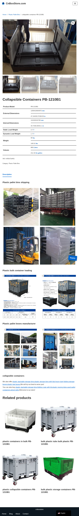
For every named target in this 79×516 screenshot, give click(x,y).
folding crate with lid (44, 387)
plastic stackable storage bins (23, 381)
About (18, 514)
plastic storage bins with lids (44, 381)
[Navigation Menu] (75, 3)
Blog (11, 514)
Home (4, 14)
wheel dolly (15, 390)
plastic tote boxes (13, 384)
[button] (73, 23)
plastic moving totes (59, 387)
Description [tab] (7, 174)
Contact (25, 514)
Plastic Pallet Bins (14, 14)
